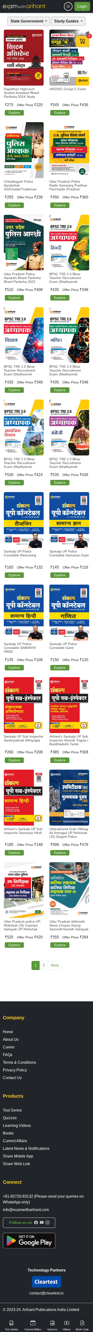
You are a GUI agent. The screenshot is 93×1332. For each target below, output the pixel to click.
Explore (14, 113)
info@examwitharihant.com (26, 1210)
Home (8, 1032)
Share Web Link (16, 1164)
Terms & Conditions (19, 1062)
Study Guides (67, 21)
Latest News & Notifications (26, 1148)
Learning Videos (17, 1126)
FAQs (7, 1055)
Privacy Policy (15, 1070)
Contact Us (12, 1078)
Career (9, 1047)
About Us (11, 1039)
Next (55, 965)
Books (8, 1133)
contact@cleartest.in (46, 1293)
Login (82, 6)
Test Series (12, 1110)
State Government (27, 21)
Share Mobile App (18, 1156)
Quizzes (10, 1118)
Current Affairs (15, 1141)
